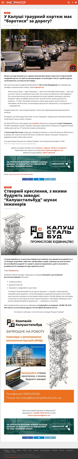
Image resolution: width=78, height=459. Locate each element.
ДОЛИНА (35, 450)
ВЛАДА (19, 450)
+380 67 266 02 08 (48, 153)
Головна (6, 450)
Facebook (39, 148)
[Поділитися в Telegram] (38, 179)
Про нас (61, 450)
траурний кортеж (26, 174)
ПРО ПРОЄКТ (69, 450)
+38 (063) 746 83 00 (40, 413)
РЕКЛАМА (54, 450)
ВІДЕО (14, 452)
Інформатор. (39, 87)
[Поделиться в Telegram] (38, 437)
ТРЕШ (29, 450)
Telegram (46, 148)
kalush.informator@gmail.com (52, 150)
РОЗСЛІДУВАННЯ (45, 450)
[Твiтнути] (50, 179)
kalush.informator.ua (13, 457)
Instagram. (63, 148)
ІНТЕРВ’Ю (8, 452)
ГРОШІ (24, 450)
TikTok (53, 148)
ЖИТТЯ (13, 450)
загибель (36, 123)
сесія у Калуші (14, 174)
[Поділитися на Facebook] (27, 179)
